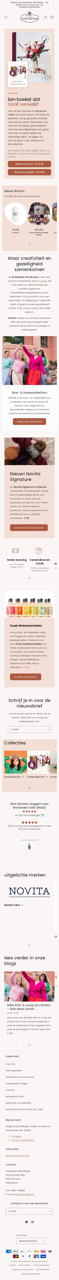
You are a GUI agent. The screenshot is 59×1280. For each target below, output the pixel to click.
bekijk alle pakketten (29, 421)
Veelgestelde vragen (17, 1083)
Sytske (43, 280)
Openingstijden (14, 1070)
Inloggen (16, 1136)
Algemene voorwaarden (19, 1103)
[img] (29, 811)
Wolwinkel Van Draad (27, 1261)
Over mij (10, 1064)
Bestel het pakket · (29, 172)
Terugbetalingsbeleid (31, 1274)
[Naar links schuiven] (23, 244)
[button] (6, 17)
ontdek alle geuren (25, 676)
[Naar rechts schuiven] (36, 244)
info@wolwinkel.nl (24, 1194)
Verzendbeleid (42, 1269)
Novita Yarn (12, 905)
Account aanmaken (23, 1140)
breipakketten (12, 776)
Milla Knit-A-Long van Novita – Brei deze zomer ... (28, 1007)
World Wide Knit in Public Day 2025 (24, 1109)
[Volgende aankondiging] (54, 5)
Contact (10, 1090)
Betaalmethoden (15, 1096)
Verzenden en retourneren (20, 1077)
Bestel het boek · (29, 164)
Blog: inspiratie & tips (18, 1155)
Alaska (15, 232)
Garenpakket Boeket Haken (38, 233)
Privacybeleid (25, 1265)
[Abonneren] (48, 729)
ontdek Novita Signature (29, 527)
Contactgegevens (41, 1265)
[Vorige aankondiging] (5, 5)
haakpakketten (36, 776)
